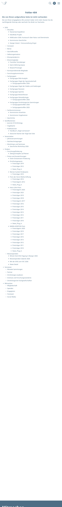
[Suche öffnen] (50, 3)
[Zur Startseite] (5, 3)
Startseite (41, 22)
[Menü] (58, 3)
